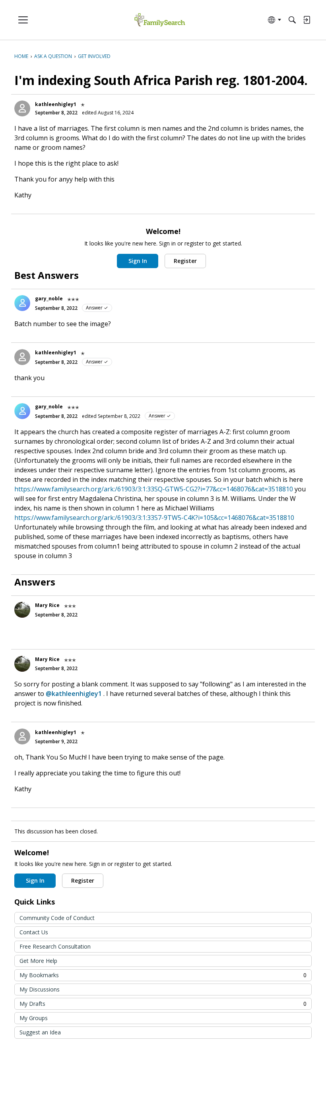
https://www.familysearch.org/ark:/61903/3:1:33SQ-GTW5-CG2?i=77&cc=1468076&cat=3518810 (153, 489)
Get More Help (38, 960)
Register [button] (185, 261)
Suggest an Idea (40, 1032)
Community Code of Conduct (57, 918)
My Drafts (163, 1003)
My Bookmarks (163, 975)
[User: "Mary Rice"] (22, 610)
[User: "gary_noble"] (22, 303)
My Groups (33, 1018)
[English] (159, 20)
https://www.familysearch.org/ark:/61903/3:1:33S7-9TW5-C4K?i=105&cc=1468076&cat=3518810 (154, 517)
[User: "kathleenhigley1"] (22, 108)
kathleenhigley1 (55, 104)
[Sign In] (306, 20)
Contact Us (33, 932)
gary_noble (49, 298)
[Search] (292, 20)
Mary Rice (47, 605)
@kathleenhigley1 (74, 693)
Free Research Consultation (55, 946)
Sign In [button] (137, 261)
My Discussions (39, 989)
